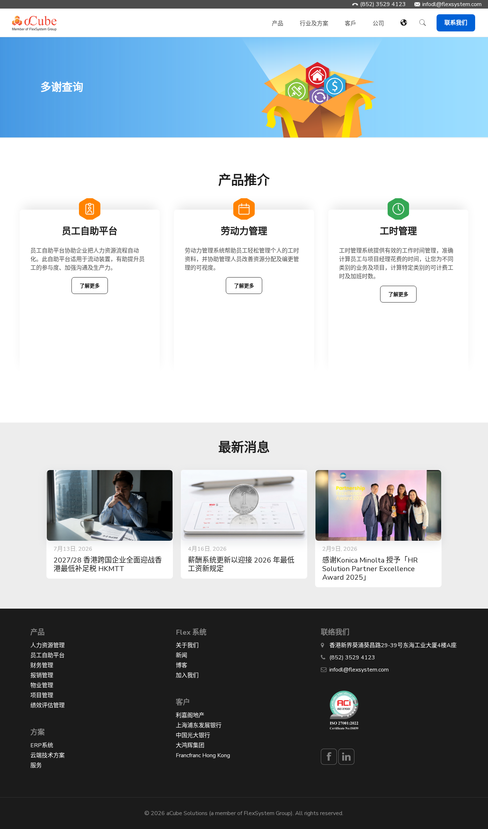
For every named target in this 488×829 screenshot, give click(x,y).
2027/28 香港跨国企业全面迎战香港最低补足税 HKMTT (108, 564)
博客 (181, 665)
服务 (36, 765)
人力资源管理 (47, 645)
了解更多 (90, 286)
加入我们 (187, 675)
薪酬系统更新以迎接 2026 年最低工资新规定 (241, 564)
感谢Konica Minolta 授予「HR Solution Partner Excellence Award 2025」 (370, 568)
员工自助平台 (47, 655)
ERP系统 (41, 745)
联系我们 (455, 23)
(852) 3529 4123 (383, 4)
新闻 (181, 655)
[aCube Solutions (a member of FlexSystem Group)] (34, 19)
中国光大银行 (193, 735)
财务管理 (41, 665)
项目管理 (41, 695)
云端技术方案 (47, 755)
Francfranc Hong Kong (203, 755)
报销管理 (41, 675)
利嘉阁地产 (190, 715)
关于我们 (187, 645)
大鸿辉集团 (190, 745)
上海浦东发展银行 (198, 725)
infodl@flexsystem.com (452, 4)
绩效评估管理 (47, 705)
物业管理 (41, 685)
